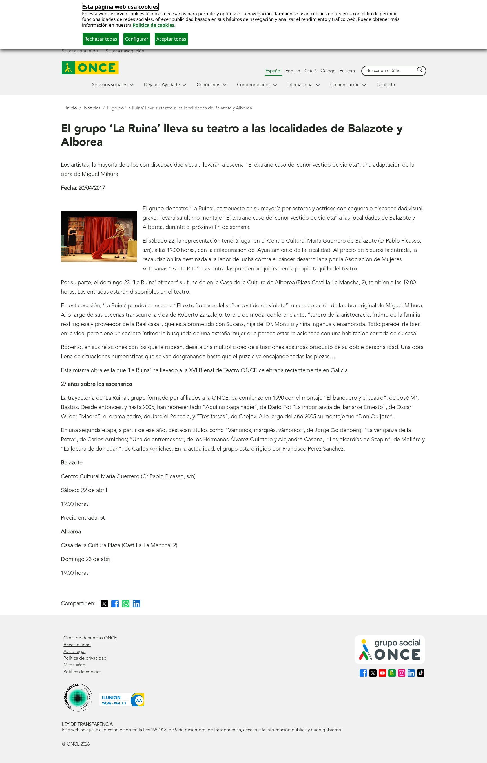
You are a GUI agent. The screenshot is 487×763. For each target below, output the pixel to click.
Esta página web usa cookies (120, 6)
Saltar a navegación (125, 51)
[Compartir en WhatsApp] (125, 603)
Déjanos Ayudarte (162, 85)
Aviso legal (74, 652)
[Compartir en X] (104, 603)
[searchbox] (388, 71)
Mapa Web (74, 665)
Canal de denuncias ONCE (90, 638)
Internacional (300, 85)
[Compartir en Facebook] (115, 603)
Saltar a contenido (80, 51)
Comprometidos (254, 85)
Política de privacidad (85, 658)
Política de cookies (153, 25)
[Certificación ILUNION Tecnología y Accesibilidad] (121, 700)
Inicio (71, 108)
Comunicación (345, 85)
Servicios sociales (109, 85)
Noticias (92, 108)
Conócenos (208, 85)
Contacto (386, 85)
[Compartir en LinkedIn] (136, 603)
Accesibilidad (77, 645)
